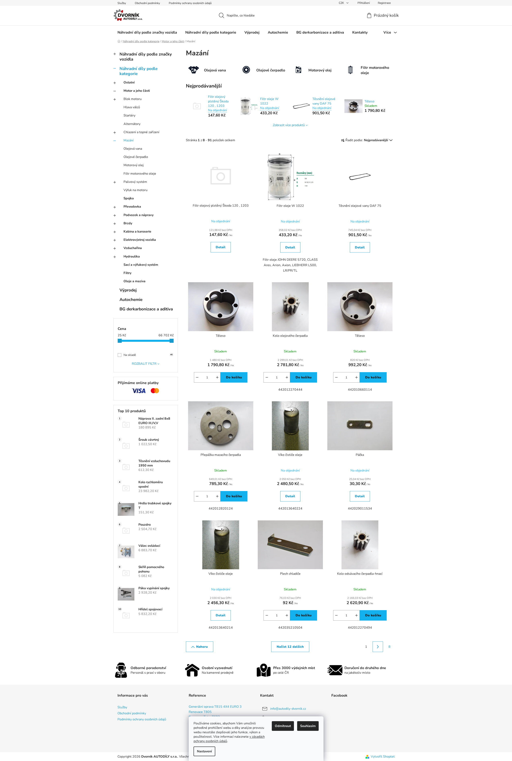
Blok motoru (133, 99)
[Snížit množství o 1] (197, 377)
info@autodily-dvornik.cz (288, 708)
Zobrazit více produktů (289, 125)
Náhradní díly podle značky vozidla (146, 56)
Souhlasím (308, 726)
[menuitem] (147, 32)
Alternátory (132, 124)
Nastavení (204, 751)
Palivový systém (135, 182)
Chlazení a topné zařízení (141, 132)
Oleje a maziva (134, 281)
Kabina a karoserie (137, 231)
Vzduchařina (133, 248)
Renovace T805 (200, 712)
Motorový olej (134, 165)
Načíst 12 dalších (290, 647)
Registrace (384, 3)
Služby (121, 3)
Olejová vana (133, 148)
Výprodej (128, 290)
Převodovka (132, 206)
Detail (221, 247)
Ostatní (129, 82)
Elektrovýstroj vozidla (140, 240)
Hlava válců (132, 107)
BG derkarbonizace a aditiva (146, 309)
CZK (342, 3)
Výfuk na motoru (135, 190)
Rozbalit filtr (144, 363)
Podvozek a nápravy (138, 215)
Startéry (129, 115)
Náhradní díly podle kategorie (139, 71)
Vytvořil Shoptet (383, 756)
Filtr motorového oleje (140, 173)
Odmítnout (283, 726)
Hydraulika (132, 256)
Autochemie (131, 299)
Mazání (129, 140)
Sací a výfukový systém (141, 265)
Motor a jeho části (137, 91)
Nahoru (202, 647)
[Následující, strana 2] (378, 647)
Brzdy (128, 223)
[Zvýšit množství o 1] (217, 377)
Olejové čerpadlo (136, 157)
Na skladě (148, 355)
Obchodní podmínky (147, 3)
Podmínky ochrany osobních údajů (190, 3)
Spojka (129, 198)
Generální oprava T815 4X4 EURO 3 (215, 707)
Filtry (127, 273)
